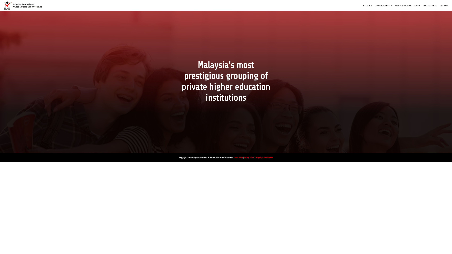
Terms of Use (238, 158)
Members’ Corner (430, 6)
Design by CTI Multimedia (264, 158)
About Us (366, 6)
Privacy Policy (249, 158)
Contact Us (444, 6)
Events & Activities (382, 6)
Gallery (417, 6)
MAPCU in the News (403, 6)
